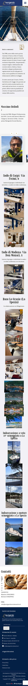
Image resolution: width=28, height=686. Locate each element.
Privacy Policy (5, 662)
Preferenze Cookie (6, 667)
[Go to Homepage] (8, 2)
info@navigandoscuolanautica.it (11, 646)
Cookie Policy (5, 665)
